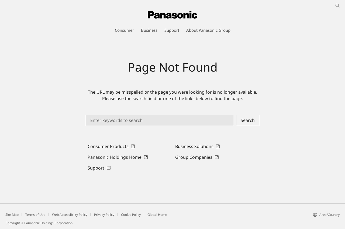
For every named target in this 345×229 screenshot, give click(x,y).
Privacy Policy (104, 214)
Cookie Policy (131, 214)
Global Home (157, 214)
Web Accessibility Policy (69, 214)
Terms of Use (35, 214)
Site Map (12, 214)
